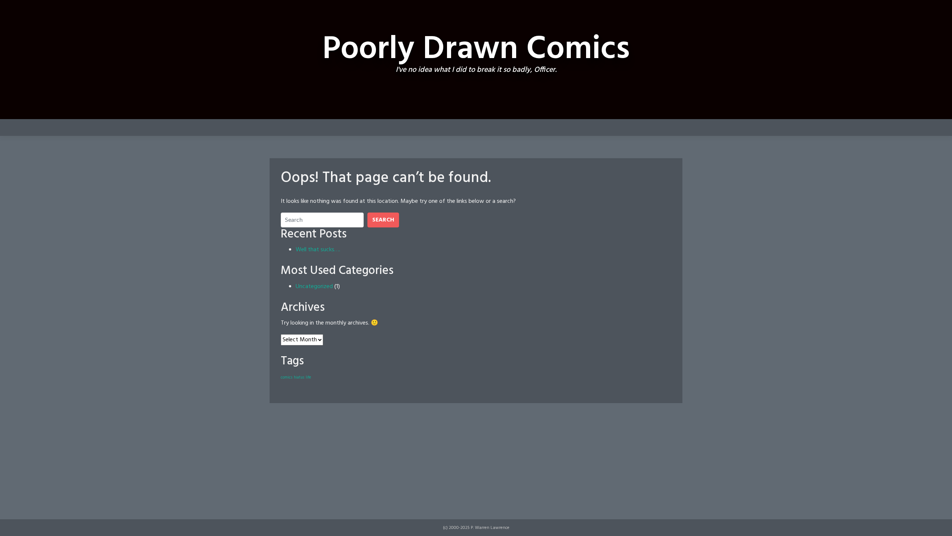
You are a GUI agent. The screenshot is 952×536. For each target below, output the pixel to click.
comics (286, 377)
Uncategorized (314, 286)
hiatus (299, 377)
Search (383, 220)
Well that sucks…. (318, 250)
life (308, 377)
